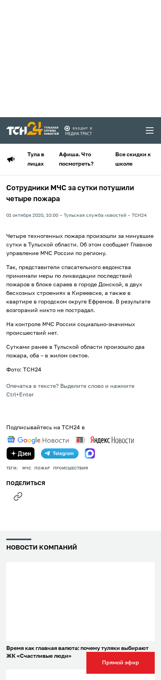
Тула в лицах (35, 159)
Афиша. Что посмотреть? (76, 159)
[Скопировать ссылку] (18, 496)
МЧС (26, 468)
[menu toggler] (150, 130)
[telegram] (60, 453)
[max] (90, 453)
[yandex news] (104, 440)
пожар (42, 468)
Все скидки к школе (133, 159)
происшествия (70, 468)
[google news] (38, 440)
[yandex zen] (21, 453)
